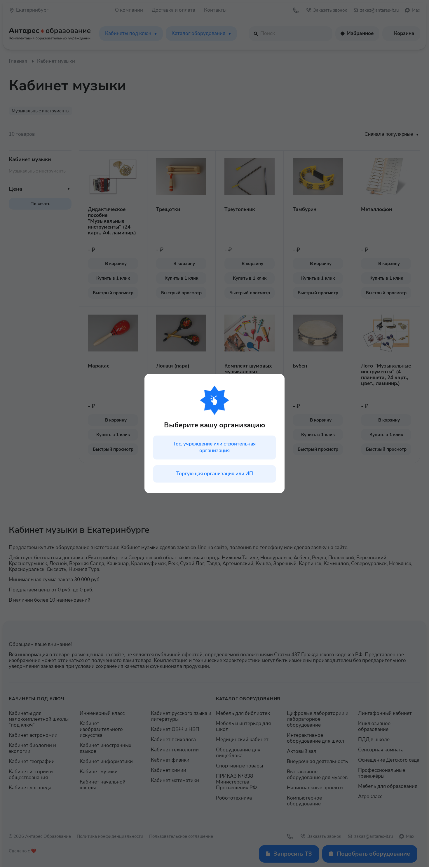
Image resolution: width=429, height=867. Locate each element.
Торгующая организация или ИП (214, 473)
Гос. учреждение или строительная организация (215, 447)
